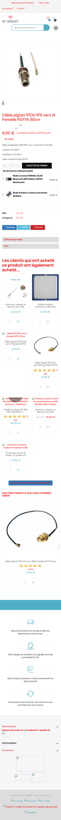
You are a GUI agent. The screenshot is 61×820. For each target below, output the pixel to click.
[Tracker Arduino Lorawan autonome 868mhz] (9, 194)
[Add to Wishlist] (6, 46)
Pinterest (38, 227)
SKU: (4, 213)
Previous (3, 547)
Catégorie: (7, 218)
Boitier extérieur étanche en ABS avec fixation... (45, 306)
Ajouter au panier (36, 165)
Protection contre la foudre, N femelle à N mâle (15, 455)
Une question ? (8, 8)
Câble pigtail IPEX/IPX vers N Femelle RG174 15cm (16, 344)
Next (58, 547)
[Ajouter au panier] (18, 321)
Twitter (24, 227)
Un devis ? (21, 8)
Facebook (10, 227)
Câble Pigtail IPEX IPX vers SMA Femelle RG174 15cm (45, 365)
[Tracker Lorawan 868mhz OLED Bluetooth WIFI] (9, 179)
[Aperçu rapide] (10, 321)
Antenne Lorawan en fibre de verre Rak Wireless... (15, 306)
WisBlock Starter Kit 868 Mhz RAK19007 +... (16, 410)
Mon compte (44, 3)
